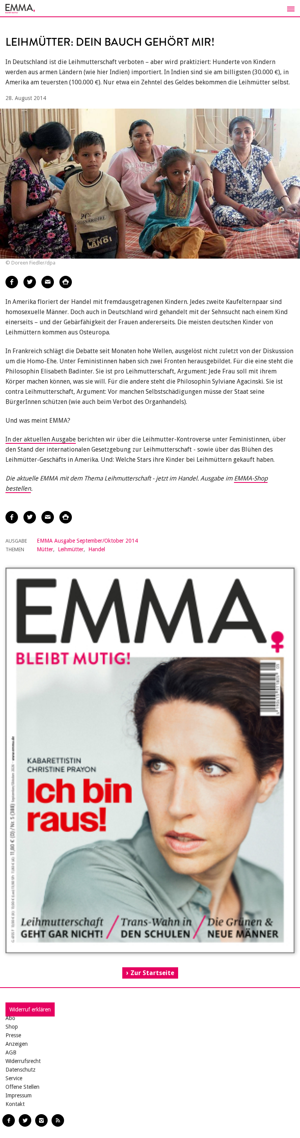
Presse (13, 1035)
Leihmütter (71, 549)
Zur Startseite (152, 973)
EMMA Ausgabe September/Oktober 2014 (87, 541)
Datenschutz (20, 1070)
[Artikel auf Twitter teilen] (29, 282)
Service (13, 1078)
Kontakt (15, 1104)
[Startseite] (150, 8)
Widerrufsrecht (23, 1061)
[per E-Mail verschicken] (47, 282)
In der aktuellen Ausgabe (40, 439)
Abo (10, 1018)
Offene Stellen (22, 1087)
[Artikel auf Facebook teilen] (11, 282)
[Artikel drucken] (65, 282)
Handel (96, 549)
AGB (10, 1052)
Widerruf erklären (30, 1009)
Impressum (18, 1095)
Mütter (45, 549)
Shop (11, 1027)
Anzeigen (16, 1044)
